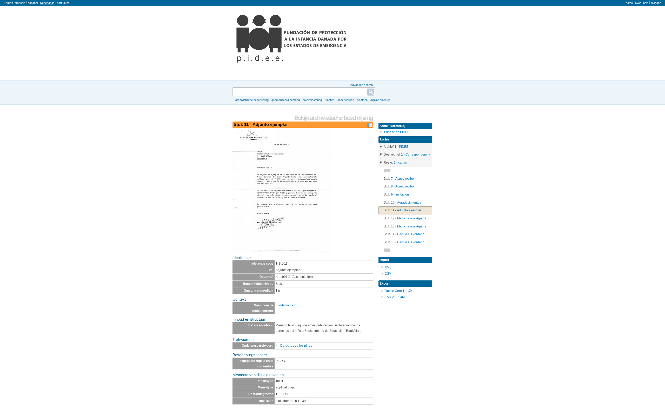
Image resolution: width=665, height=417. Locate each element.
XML (388, 267)
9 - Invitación (400, 194)
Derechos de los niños (296, 345)
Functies (330, 100)
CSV (388, 273)
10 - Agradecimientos (406, 202)
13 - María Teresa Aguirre (409, 226)
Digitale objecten (380, 100)
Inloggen (656, 2)
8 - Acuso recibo (402, 186)
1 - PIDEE (401, 147)
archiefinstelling (312, 100)
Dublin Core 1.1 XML (399, 291)
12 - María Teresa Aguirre (409, 218)
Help (645, 2)
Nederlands (47, 2)
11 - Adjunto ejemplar (406, 210)
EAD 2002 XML (396, 297)
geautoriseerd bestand (285, 100)
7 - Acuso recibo (402, 178)
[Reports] (369, 126)
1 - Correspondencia (415, 154)
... (387, 170)
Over (638, 2)
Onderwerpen (345, 100)
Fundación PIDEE (288, 305)
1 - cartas (400, 162)
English (8, 2)
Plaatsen (362, 100)
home (629, 2)
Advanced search (361, 84)
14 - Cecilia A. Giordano (407, 234)
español (33, 2)
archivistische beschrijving (252, 100)
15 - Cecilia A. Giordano (407, 242)
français (20, 2)
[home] (291, 39)
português (63, 2)
